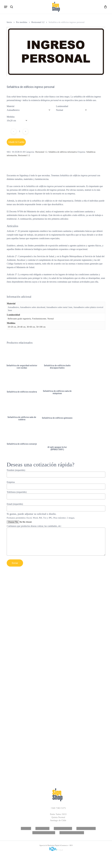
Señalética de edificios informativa (62, 152)
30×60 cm (31, 327)
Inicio (9, 22)
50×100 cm (41, 327)
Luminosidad (62, 106)
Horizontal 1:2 (37, 22)
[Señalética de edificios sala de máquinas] (57, 381)
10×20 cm (12, 327)
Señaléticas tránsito (86, 828)
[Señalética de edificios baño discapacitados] (57, 355)
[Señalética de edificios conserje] (21, 433)
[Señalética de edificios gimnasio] (57, 407)
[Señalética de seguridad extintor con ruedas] (21, 355)
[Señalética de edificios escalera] (21, 381)
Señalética (26, 828)
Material (10, 106)
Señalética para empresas (72, 832)
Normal (50, 319)
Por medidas (21, 22)
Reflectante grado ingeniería (19, 319)
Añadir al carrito (16, 142)
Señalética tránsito (63, 828)
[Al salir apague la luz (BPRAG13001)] (57, 435)
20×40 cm (21, 327)
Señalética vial (42, 828)
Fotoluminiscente (39, 319)
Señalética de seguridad (43, 832)
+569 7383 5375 (58, 808)
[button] (5, 6)
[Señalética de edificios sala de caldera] (21, 407)
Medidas (11, 117)
